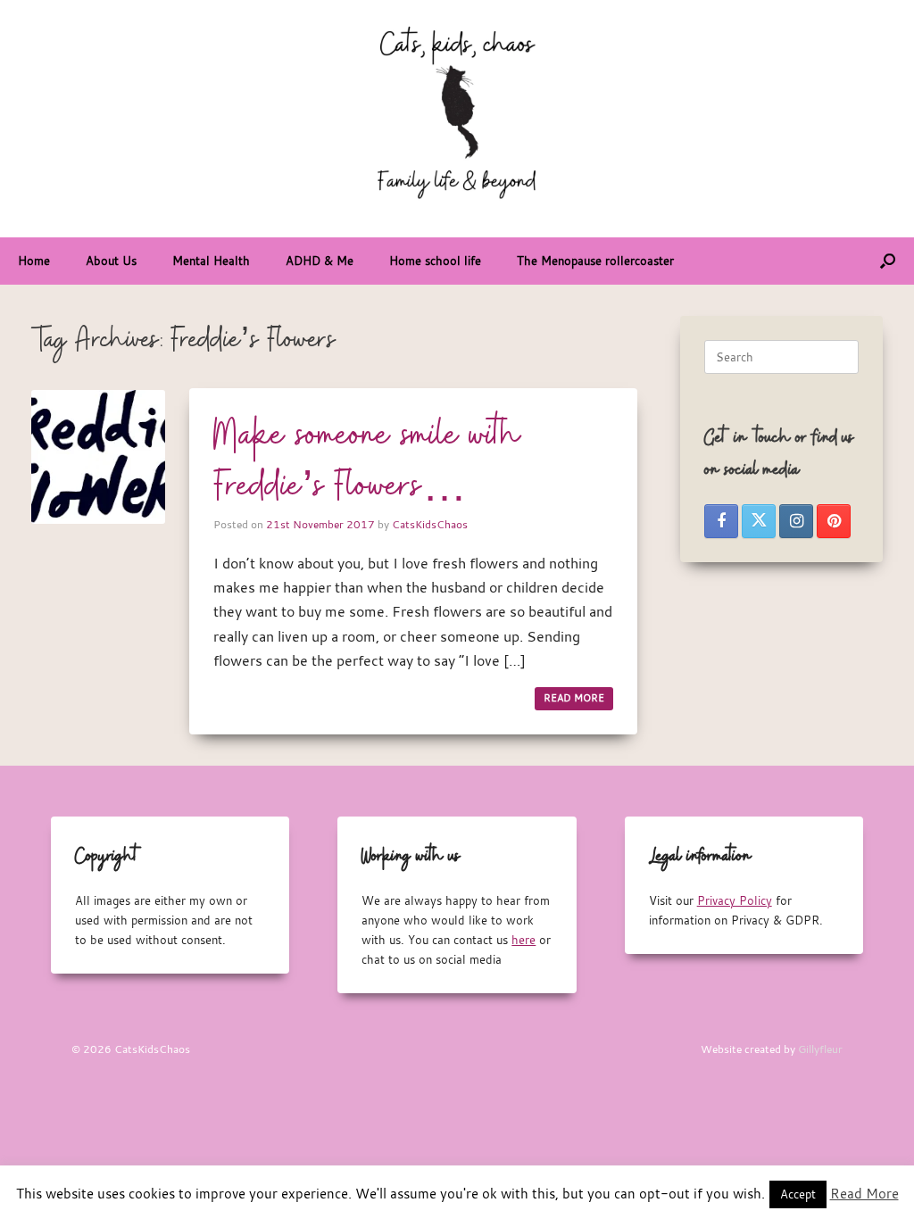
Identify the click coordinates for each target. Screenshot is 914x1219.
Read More (864, 1193)
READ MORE (574, 698)
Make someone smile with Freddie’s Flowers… (367, 461)
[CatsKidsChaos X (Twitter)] (759, 521)
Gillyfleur (820, 1049)
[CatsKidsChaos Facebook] (721, 521)
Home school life (435, 261)
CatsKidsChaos (430, 524)
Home (34, 261)
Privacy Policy (734, 900)
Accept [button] (798, 1194)
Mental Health (211, 261)
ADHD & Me (319, 261)
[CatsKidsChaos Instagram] (796, 521)
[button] (887, 261)
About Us (111, 261)
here (523, 940)
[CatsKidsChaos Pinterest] (834, 521)
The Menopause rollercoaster (595, 261)
